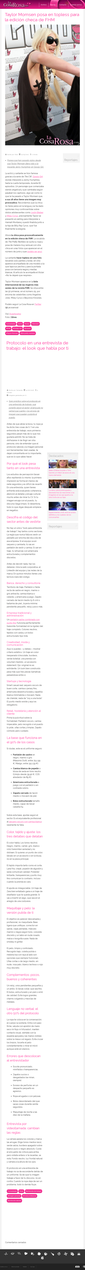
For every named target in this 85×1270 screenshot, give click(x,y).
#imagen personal (14, 1196)
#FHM (8, 328)
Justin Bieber (37, 212)
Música (27, 324)
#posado (27, 328)
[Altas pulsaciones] (6, 1254)
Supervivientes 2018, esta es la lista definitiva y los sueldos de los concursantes (62, 514)
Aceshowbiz (15, 314)
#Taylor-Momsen (12, 333)
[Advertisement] (46, 369)
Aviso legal (32, 1266)
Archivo (44, 5)
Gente (20, 324)
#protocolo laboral (14, 1200)
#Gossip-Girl (17, 328)
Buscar (52, 5)
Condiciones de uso (4, 1266)
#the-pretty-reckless (28, 333)
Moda (21, 1191)
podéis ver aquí (34, 251)
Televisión (35, 324)
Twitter (38, 304)
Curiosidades (10, 324)
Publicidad (25, 1266)
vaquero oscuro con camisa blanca (25, 822)
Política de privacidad (15, 1266)
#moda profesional (29, 1196)
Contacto (62, 5)
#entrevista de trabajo (33, 1191)
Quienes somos (76, 5)
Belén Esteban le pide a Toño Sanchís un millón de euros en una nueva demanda (62, 472)
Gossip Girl (38, 176)
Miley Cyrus (12, 216)
